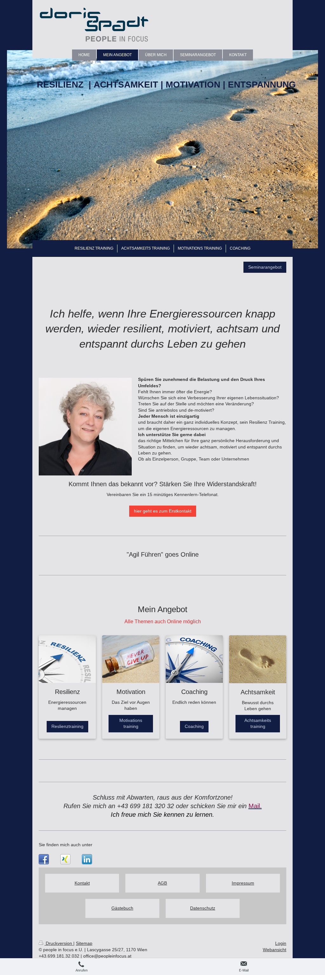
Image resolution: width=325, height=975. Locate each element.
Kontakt (82, 883)
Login (280, 943)
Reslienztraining (67, 726)
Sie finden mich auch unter (65, 844)
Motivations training (130, 723)
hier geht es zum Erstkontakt (162, 511)
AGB (162, 883)
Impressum (243, 883)
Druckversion (58, 943)
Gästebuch (122, 908)
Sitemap (84, 943)
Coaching (194, 726)
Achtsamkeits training (257, 723)
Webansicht (274, 949)
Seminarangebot (265, 267)
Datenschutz (202, 908)
